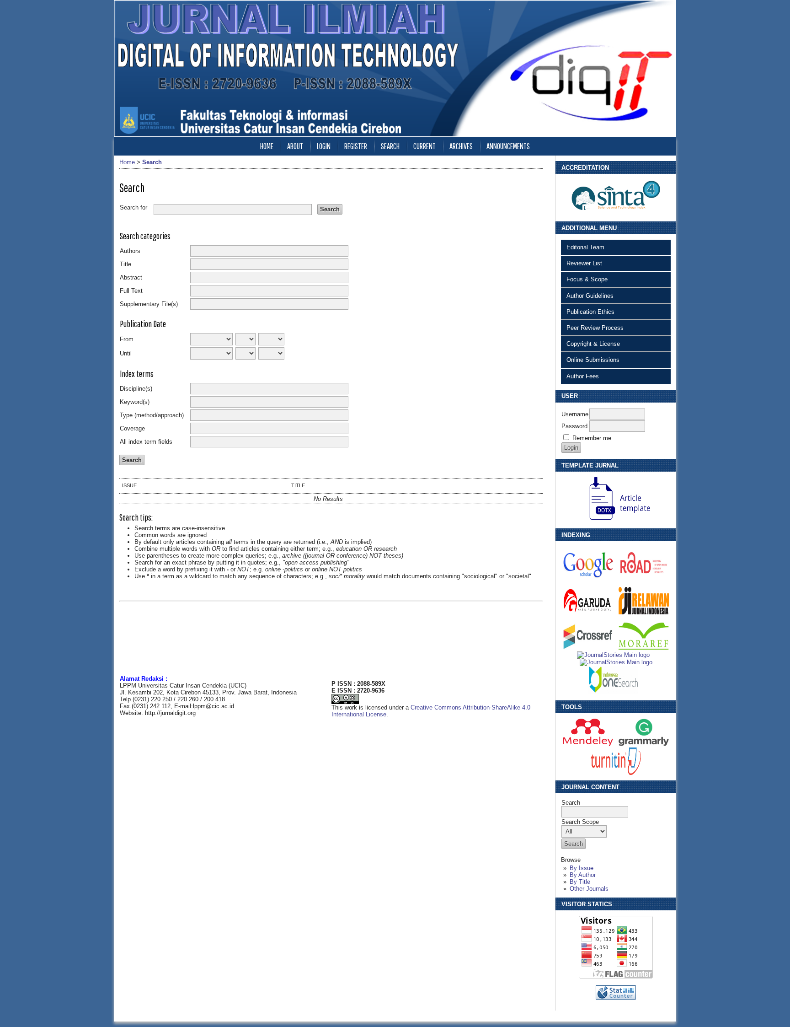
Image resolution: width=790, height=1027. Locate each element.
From (126, 339)
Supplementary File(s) (149, 304)
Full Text (131, 290)
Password (574, 426)
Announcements (508, 146)
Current (424, 146)
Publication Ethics (590, 311)
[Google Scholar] (588, 576)
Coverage (132, 428)
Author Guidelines (590, 295)
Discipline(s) (136, 388)
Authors (130, 250)
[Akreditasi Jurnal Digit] (616, 213)
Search (390, 146)
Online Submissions (592, 359)
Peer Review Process (595, 327)
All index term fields (146, 441)
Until (126, 353)
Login (324, 146)
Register (355, 146)
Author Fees (582, 376)
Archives (461, 146)
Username (574, 414)
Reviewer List (584, 263)
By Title (580, 881)
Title (125, 264)
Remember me (591, 438)
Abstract (131, 277)
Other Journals (589, 888)
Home (266, 146)
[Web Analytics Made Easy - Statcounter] (616, 997)
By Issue (581, 868)
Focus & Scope (587, 279)
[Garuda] (588, 612)
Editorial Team (585, 247)
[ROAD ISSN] (644, 576)
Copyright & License (593, 343)
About (295, 146)
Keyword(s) (134, 401)
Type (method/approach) (152, 415)
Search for (133, 207)
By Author (583, 874)
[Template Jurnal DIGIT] (616, 520)
